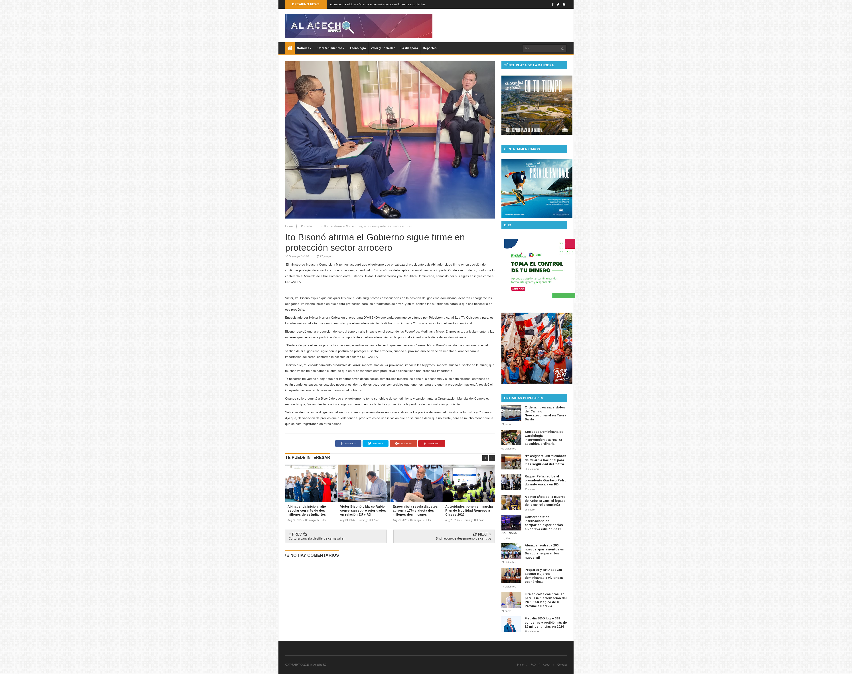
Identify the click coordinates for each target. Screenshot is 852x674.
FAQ (533, 664)
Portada (306, 226)
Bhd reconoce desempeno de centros (463, 538)
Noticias (303, 48)
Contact (562, 664)
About (546, 664)
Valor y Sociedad (383, 48)
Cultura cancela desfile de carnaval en (317, 538)
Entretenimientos (329, 48)
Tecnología (357, 48)
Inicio (520, 664)
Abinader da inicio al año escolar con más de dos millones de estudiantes (377, 4)
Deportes (430, 48)
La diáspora (409, 48)
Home (289, 226)
